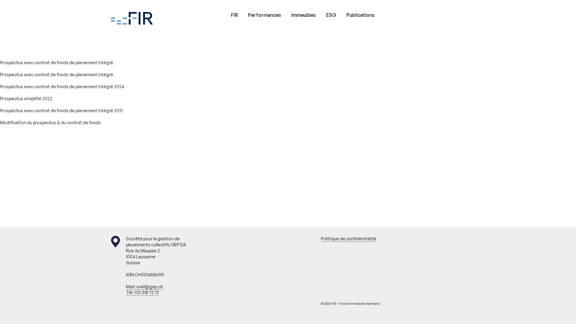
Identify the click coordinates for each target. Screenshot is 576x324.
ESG (331, 15)
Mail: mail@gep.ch (144, 287)
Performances (264, 15)
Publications (360, 15)
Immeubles (303, 15)
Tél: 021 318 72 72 (142, 292)
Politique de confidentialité (348, 239)
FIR (234, 15)
